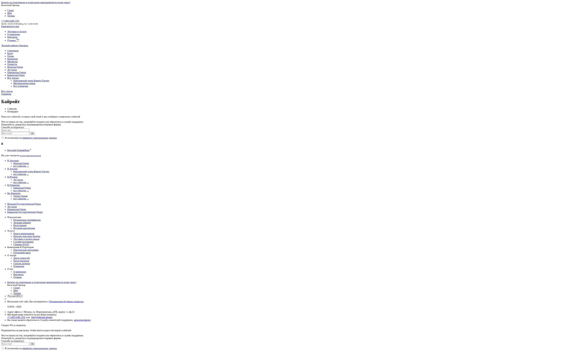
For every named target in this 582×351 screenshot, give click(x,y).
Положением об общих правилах (66, 301)
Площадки (18, 266)
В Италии (12, 177)
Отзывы (13, 40)
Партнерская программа (25, 250)
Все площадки (20, 86)
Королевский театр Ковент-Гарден (31, 80)
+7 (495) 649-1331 (16, 317)
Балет (10, 53)
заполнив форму (82, 320)
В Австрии (13, 160)
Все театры (13, 78)
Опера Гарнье (20, 196)
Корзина (23, 45)
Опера (10, 56)
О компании (13, 34)
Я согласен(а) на (30, 138)
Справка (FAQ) (21, 244)
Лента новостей (21, 258)
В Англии (12, 168)
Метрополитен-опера (24, 83)
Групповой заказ (21, 252)
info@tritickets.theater (41, 317)
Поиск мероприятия (23, 233)
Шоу (9, 13)
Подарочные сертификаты (27, 220)
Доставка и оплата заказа (26, 239)
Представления (21, 261)
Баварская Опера (16, 75)
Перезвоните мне (10, 26)
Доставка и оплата (16, 31)
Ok (32, 133)
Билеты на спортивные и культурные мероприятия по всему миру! (35, 2)
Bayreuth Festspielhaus (18, 150)
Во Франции (13, 193)
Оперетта (12, 64)
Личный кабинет (10, 45)
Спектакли (12, 50)
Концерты (12, 59)
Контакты (12, 37)
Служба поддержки (23, 241)
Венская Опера (15, 67)
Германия (6, 94)
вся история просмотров (30, 155)
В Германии (13, 185)
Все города (7, 91)
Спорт (10, 10)
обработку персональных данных (39, 138)
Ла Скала (12, 69)
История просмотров (24, 228)
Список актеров (21, 263)
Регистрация (19, 225)
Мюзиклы (12, 61)
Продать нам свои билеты (26, 236)
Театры (11, 16)
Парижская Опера (16, 72)
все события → (21, 166)
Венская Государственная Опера (24, 204)
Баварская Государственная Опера (25, 212)
